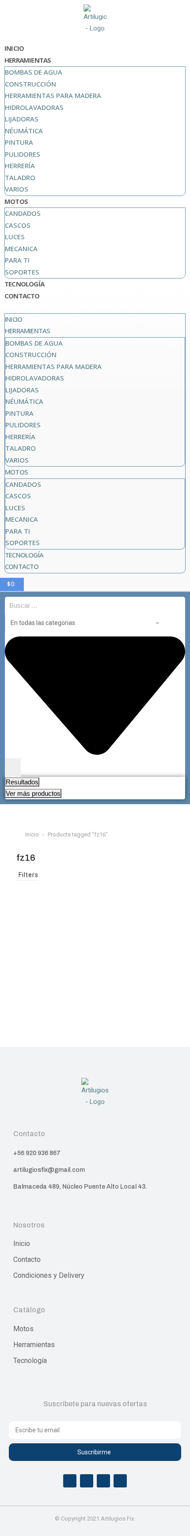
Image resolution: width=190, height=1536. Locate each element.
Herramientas (27, 60)
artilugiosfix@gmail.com (49, 1170)
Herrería (20, 165)
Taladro (20, 177)
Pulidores (22, 154)
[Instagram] (86, 1480)
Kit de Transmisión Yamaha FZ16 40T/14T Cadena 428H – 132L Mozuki (54, 991)
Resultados (22, 782)
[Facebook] (69, 1480)
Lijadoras (21, 118)
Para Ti (17, 260)
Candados (23, 213)
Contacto (22, 295)
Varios (16, 188)
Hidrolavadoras (34, 107)
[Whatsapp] (103, 1480)
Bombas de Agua (33, 72)
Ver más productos (33, 793)
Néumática (24, 130)
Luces (15, 236)
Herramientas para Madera (53, 95)
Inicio (14, 48)
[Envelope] (120, 1480)
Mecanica (21, 248)
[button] (95, 307)
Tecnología (24, 283)
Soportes (22, 271)
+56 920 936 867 (37, 1153)
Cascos (17, 225)
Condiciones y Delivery (48, 1275)
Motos (16, 201)
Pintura (19, 142)
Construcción (30, 83)
